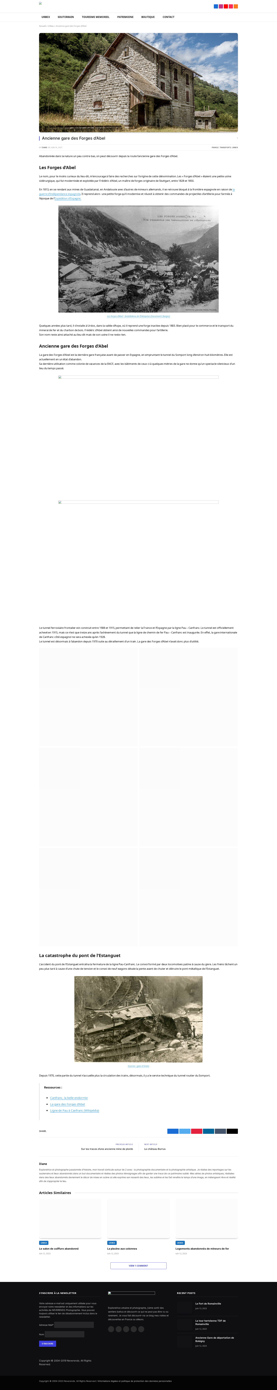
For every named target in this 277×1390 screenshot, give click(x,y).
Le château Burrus (155, 1148)
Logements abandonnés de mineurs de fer (202, 1248)
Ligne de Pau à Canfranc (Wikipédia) (74, 1110)
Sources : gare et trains (138, 1066)
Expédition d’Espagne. (68, 198)
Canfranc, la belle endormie (69, 1098)
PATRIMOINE (125, 17)
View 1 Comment (138, 1265)
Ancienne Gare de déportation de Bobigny (214, 1339)
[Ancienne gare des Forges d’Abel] (138, 82)
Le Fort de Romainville (208, 1303)
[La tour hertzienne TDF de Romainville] (185, 1325)
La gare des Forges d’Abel (67, 1104)
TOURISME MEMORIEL (96, 17)
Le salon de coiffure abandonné (59, 1248)
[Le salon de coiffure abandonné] (70, 1218)
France (215, 147)
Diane (44, 147)
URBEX (46, 17)
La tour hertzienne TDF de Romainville (210, 1322)
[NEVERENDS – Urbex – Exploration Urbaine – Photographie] (57, 6)
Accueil (42, 25)
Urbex (51, 25)
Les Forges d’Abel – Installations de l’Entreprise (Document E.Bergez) (138, 316)
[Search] (211, 6)
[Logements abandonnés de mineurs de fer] (207, 1218)
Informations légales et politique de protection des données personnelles (135, 1381)
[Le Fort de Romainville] (185, 1308)
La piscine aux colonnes (122, 1248)
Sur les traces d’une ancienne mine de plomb (107, 1148)
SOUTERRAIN (66, 17)
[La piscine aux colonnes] (138, 1218)
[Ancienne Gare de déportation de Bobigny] (185, 1342)
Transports (225, 147)
